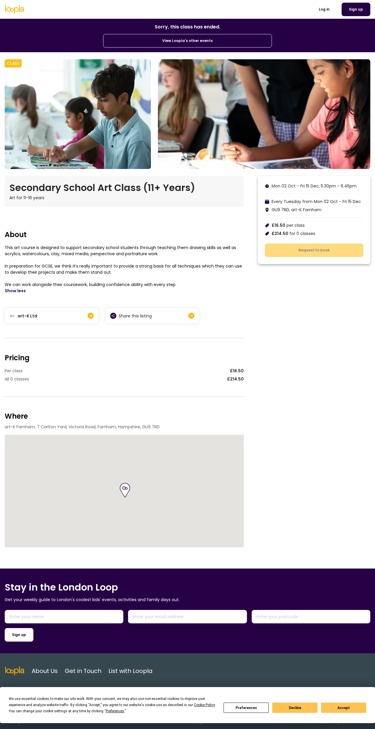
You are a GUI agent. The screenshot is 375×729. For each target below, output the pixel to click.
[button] (125, 490)
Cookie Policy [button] (204, 705)
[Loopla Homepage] (15, 9)
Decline (295, 708)
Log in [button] (324, 9)
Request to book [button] (314, 250)
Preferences (246, 708)
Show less (15, 291)
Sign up (19, 634)
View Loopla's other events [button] (187, 40)
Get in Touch (83, 671)
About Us (45, 671)
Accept (344, 708)
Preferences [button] (115, 711)
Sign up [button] (356, 9)
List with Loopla (130, 671)
